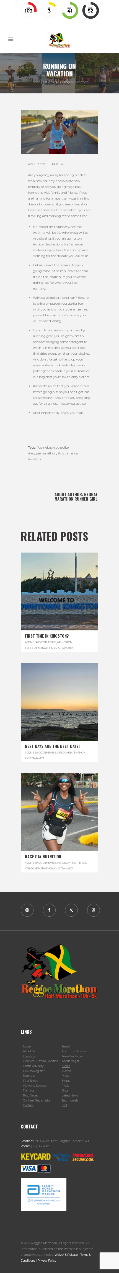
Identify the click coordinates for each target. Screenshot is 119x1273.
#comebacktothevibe (53, 447)
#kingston (64, 642)
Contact (28, 1105)
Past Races (30, 1095)
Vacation (34, 459)
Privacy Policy (47, 1260)
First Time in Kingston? (47, 636)
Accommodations (74, 1051)
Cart (64, 1105)
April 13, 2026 (37, 164)
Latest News (70, 1095)
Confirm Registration (37, 1100)
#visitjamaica (68, 453)
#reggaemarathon (42, 453)
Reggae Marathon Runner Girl (76, 496)
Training (28, 1090)
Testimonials (70, 1100)
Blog (65, 1090)
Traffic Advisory (33, 1066)
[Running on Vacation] (59, 132)
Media (66, 1066)
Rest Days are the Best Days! (52, 746)
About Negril (70, 1061)
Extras (66, 1081)
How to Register (33, 1071)
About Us (29, 1051)
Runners (29, 1076)
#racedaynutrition (71, 862)
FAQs (65, 1086)
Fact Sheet (30, 1081)
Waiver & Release (34, 1086)
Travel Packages (72, 1056)
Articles (48, 82)
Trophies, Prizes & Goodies (40, 1061)
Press (65, 1076)
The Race (29, 1056)
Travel (65, 1046)
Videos (66, 1071)
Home (35, 82)
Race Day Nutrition (43, 856)
